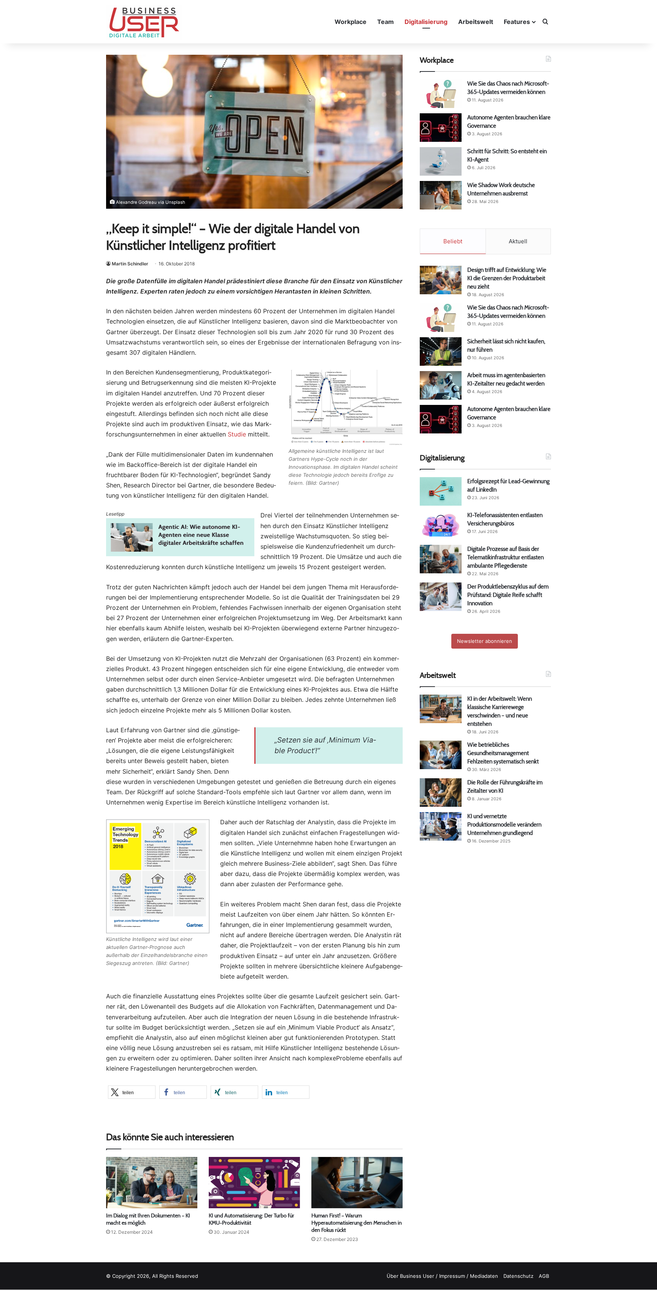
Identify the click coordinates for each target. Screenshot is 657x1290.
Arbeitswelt (475, 21)
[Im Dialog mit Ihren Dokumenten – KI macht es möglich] (151, 1182)
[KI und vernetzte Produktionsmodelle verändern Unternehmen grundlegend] (441, 826)
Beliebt (452, 241)
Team (385, 21)
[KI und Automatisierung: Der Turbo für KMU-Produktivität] (254, 1182)
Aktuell (518, 241)
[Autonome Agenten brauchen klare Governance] (441, 127)
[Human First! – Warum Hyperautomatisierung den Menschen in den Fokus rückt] (357, 1182)
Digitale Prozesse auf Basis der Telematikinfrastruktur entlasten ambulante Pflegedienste (505, 557)
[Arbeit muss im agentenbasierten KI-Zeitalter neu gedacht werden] (441, 385)
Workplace (351, 21)
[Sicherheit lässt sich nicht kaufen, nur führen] (441, 351)
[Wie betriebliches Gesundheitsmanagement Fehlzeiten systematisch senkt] (441, 755)
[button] (132, 1092)
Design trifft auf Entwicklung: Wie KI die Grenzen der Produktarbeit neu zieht (506, 278)
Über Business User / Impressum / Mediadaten (442, 1276)
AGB (544, 1276)
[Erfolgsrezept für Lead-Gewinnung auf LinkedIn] (441, 491)
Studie (237, 434)
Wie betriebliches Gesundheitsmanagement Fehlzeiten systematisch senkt (503, 753)
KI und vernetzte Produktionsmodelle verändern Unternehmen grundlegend (504, 824)
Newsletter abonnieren (484, 641)
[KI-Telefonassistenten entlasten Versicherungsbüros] (441, 525)
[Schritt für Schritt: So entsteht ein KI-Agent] (441, 161)
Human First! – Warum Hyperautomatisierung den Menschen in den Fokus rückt (356, 1222)
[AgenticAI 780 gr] (180, 554)
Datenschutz (518, 1276)
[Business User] (144, 22)
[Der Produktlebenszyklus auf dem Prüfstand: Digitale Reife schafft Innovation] (441, 596)
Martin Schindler (130, 264)
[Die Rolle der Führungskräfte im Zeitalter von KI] (441, 792)
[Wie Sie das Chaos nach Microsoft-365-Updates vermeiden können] (441, 93)
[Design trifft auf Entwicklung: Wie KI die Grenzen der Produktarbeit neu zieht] (441, 280)
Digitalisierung (426, 21)
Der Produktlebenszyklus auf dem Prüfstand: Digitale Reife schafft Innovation (508, 595)
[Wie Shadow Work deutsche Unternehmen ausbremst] (441, 195)
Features (517, 21)
